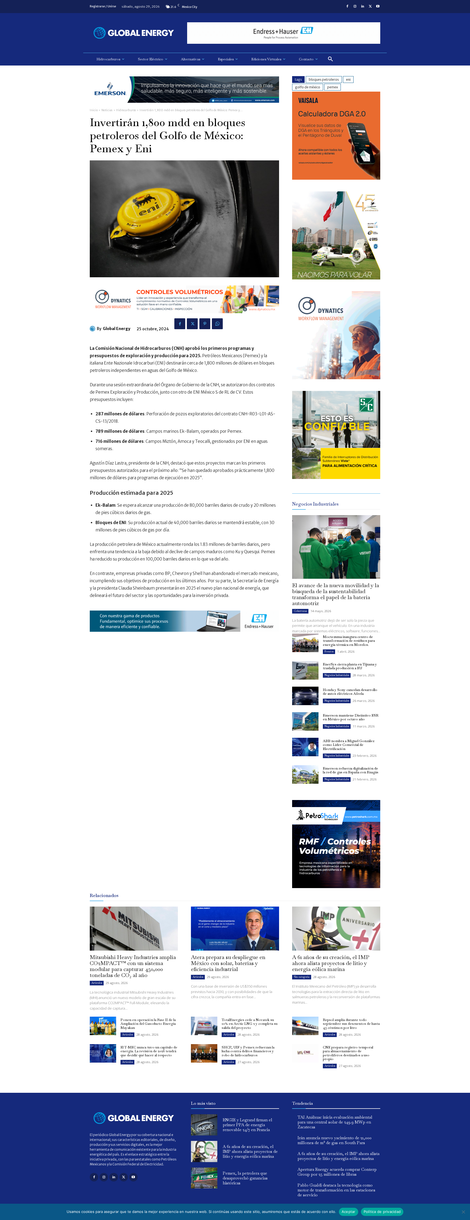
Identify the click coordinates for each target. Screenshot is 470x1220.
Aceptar (348, 1211)
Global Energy (116, 328)
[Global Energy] (93, 328)
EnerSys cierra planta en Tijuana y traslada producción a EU (350, 666)
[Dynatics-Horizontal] (184, 317)
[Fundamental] (283, 33)
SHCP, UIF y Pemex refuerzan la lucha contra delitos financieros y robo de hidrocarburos (248, 1051)
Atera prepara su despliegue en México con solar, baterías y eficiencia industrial (228, 963)
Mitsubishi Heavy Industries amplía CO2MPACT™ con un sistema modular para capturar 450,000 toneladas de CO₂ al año (133, 966)
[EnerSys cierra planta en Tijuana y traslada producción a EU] (305, 670)
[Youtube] (377, 6)
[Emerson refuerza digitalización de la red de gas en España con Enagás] (305, 774)
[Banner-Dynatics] (336, 377)
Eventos (328, 651)
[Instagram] (354, 6)
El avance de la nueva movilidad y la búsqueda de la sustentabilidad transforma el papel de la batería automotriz (335, 594)
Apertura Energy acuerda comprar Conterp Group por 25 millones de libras (337, 1172)
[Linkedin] (362, 6)
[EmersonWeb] (184, 107)
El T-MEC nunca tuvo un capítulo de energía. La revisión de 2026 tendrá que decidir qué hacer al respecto (148, 1051)
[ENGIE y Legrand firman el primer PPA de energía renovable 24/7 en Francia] (204, 1124)
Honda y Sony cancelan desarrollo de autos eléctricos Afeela (350, 691)
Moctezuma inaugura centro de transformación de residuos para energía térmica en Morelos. (349, 640)
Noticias (107, 110)
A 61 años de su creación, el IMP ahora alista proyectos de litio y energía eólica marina (330, 963)
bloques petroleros (324, 79)
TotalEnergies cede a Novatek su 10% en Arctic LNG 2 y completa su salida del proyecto (249, 1023)
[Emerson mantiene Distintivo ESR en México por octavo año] (305, 721)
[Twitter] (370, 6)
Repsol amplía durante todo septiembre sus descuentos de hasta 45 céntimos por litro (351, 1023)
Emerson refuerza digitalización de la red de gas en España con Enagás (350, 770)
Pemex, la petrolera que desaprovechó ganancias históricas (245, 1178)
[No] (463, 1212)
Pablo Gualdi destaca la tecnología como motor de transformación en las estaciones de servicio (336, 1189)
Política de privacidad (382, 1211)
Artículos (96, 983)
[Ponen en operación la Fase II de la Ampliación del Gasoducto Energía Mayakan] (103, 1026)
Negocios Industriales (336, 675)
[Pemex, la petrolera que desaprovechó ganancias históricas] (204, 1178)
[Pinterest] (204, 323)
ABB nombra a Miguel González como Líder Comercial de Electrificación (348, 745)
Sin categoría (302, 977)
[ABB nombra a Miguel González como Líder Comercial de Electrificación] (305, 747)
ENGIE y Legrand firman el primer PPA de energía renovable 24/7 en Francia (247, 1124)
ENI (348, 79)
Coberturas (300, 611)
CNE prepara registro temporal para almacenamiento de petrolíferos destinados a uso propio (348, 1053)
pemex (332, 87)
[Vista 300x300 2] (336, 477)
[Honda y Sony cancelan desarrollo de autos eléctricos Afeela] (305, 696)
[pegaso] (336, 278)
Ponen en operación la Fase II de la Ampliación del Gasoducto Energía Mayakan (148, 1023)
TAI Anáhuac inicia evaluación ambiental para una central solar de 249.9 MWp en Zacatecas (335, 1122)
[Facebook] (347, 6)
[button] (330, 59)
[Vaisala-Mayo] (336, 178)
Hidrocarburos (126, 110)
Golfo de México (307, 87)
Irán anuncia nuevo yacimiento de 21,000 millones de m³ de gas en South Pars (335, 1140)
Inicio (94, 110)
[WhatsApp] (217, 323)
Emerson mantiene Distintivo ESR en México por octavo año (350, 717)
